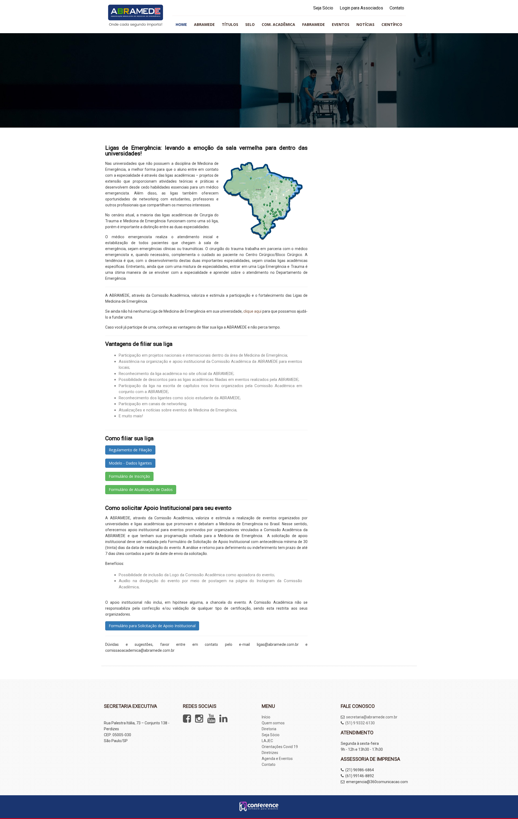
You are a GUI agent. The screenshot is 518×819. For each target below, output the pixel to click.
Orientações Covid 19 (280, 747)
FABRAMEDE (313, 24)
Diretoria (269, 729)
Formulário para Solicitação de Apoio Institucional (152, 625)
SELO (250, 24)
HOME (181, 24)
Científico (391, 24)
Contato (397, 8)
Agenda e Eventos (277, 758)
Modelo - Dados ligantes (130, 463)
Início (266, 717)
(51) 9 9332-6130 (360, 723)
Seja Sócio (323, 8)
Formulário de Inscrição (129, 476)
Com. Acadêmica (278, 24)
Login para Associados (361, 8)
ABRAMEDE (204, 24)
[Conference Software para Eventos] (259, 810)
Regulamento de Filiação (130, 449)
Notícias (365, 24)
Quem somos (273, 723)
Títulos (230, 24)
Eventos (340, 24)
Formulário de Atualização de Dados (141, 489)
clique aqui (252, 311)
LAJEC (267, 741)
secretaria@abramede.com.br (371, 717)
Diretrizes (270, 752)
